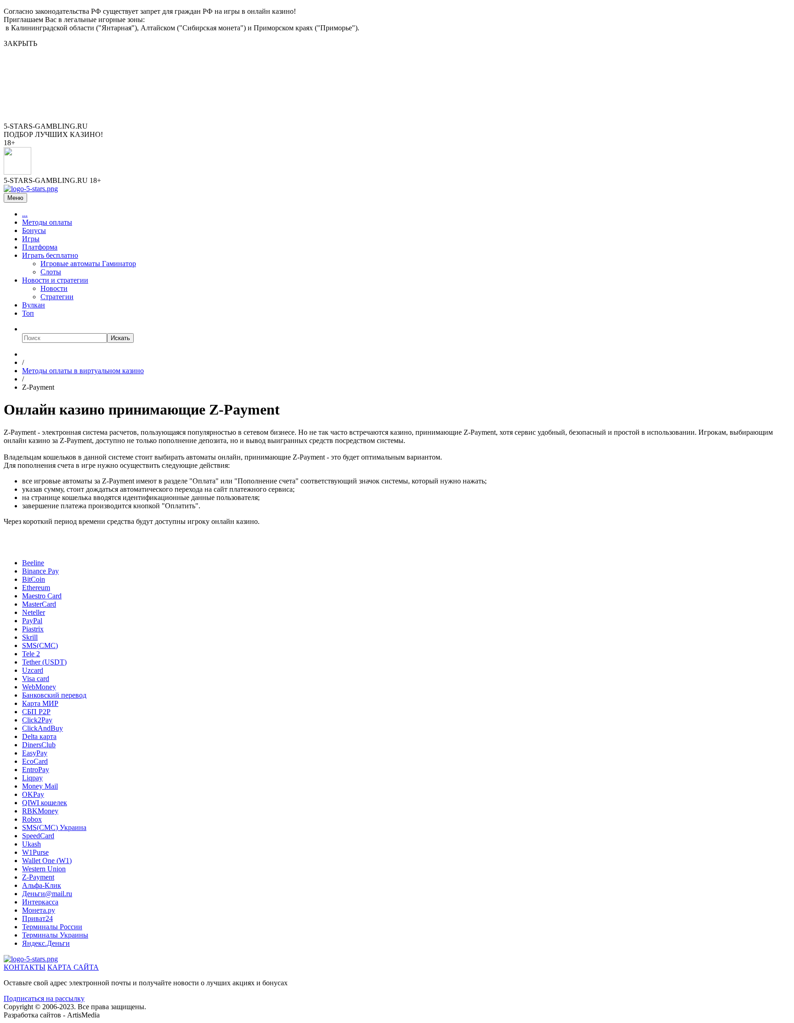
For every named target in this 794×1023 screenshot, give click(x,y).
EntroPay (35, 769)
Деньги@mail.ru (47, 894)
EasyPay (34, 753)
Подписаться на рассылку (44, 998)
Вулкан (33, 305)
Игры (31, 239)
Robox (32, 819)
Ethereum (36, 587)
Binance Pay (40, 571)
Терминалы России (52, 927)
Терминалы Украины (55, 935)
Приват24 (37, 918)
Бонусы (34, 230)
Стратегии (57, 297)
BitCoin (33, 579)
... (25, 214)
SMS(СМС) (40, 645)
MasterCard (39, 604)
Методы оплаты (47, 222)
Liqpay (32, 778)
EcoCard (35, 761)
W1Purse (35, 852)
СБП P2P (36, 712)
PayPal (32, 621)
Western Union (44, 869)
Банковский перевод (54, 695)
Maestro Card (42, 596)
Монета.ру (38, 910)
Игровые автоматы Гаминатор (88, 263)
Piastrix (33, 629)
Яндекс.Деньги (46, 943)
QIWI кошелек (44, 803)
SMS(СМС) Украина (54, 827)
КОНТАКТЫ (24, 967)
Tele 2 (31, 654)
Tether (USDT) (44, 662)
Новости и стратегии (55, 280)
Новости (54, 288)
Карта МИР (40, 703)
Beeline (33, 563)
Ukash (31, 844)
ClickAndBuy (42, 728)
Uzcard (32, 670)
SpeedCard (38, 836)
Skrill (30, 637)
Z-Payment (38, 877)
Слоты (50, 272)
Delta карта (39, 736)
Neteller (33, 612)
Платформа (39, 247)
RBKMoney (40, 811)
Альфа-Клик (41, 885)
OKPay (33, 794)
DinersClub (39, 745)
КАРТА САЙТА (73, 967)
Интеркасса (40, 902)
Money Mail (40, 786)
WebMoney (39, 687)
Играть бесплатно (50, 255)
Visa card (35, 678)
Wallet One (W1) (47, 860)
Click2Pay (37, 720)
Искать (120, 338)
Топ (28, 313)
